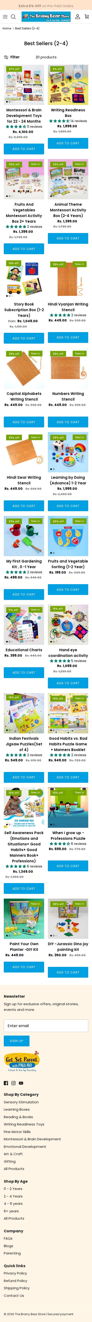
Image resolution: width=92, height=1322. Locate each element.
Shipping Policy (16, 1288)
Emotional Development (25, 1146)
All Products (14, 1168)
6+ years (11, 1211)
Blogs (8, 1245)
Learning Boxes (17, 1109)
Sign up (16, 1041)
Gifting (10, 1161)
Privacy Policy (15, 1273)
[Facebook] (6, 1083)
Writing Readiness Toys (24, 1124)
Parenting (12, 1253)
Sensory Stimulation (21, 1102)
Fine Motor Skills (17, 1131)
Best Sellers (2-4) (27, 28)
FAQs (8, 1238)
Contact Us (14, 1295)
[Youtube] (21, 1083)
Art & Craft (13, 1153)
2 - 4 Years (13, 1196)
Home (7, 28)
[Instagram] (13, 1083)
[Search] (15, 17)
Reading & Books (18, 1116)
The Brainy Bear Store (30, 1314)
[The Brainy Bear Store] (46, 17)
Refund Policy (15, 1280)
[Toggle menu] (5, 17)
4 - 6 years (13, 1203)
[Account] (76, 17)
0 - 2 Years (13, 1188)
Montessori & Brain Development (32, 1139)
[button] (16, 126)
